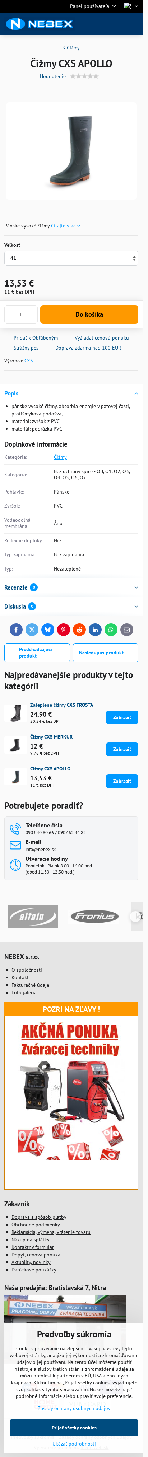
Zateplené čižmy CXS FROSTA (61, 705)
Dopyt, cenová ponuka (35, 1254)
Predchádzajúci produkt (35, 652)
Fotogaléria (24, 992)
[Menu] (134, 24)
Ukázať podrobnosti (74, 1444)
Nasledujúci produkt (101, 652)
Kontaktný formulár (32, 1247)
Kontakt (20, 977)
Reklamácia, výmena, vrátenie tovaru (51, 1232)
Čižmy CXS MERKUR (51, 737)
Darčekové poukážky (33, 1269)
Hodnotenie (53, 76)
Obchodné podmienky (35, 1224)
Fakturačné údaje (30, 985)
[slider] (84, 76)
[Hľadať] (99, 24)
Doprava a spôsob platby (38, 1217)
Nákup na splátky (30, 1239)
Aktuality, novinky (31, 1262)
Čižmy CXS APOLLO (50, 768)
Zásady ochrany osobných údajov (74, 1408)
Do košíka (89, 314)
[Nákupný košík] (116, 24)
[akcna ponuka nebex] (71, 1158)
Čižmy (60, 457)
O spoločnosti (26, 970)
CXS (28, 360)
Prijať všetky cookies (74, 1427)
